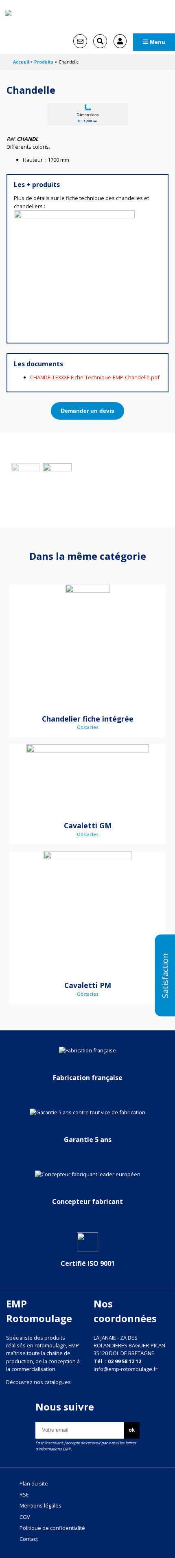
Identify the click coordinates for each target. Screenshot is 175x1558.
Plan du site (34, 1483)
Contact (29, 1539)
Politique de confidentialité (52, 1528)
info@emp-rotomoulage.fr (126, 1369)
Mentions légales (40, 1505)
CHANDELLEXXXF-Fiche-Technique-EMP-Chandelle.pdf (95, 377)
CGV (25, 1517)
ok (132, 1430)
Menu (156, 42)
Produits (43, 62)
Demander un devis (87, 410)
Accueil (21, 62)
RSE (24, 1494)
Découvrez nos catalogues (38, 1382)
